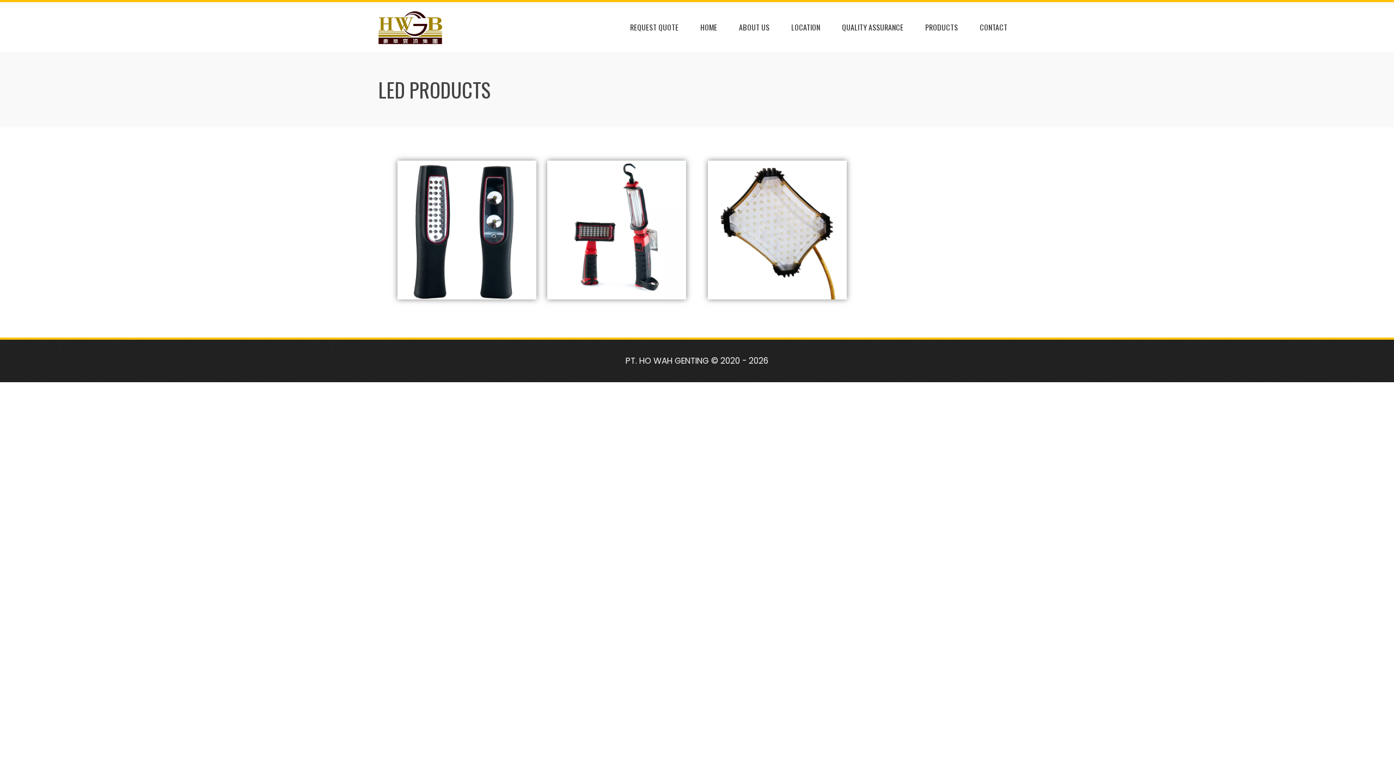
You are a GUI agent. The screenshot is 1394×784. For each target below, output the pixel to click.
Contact (993, 27)
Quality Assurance (872, 27)
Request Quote (654, 27)
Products (941, 27)
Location (805, 27)
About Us (754, 27)
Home (708, 27)
